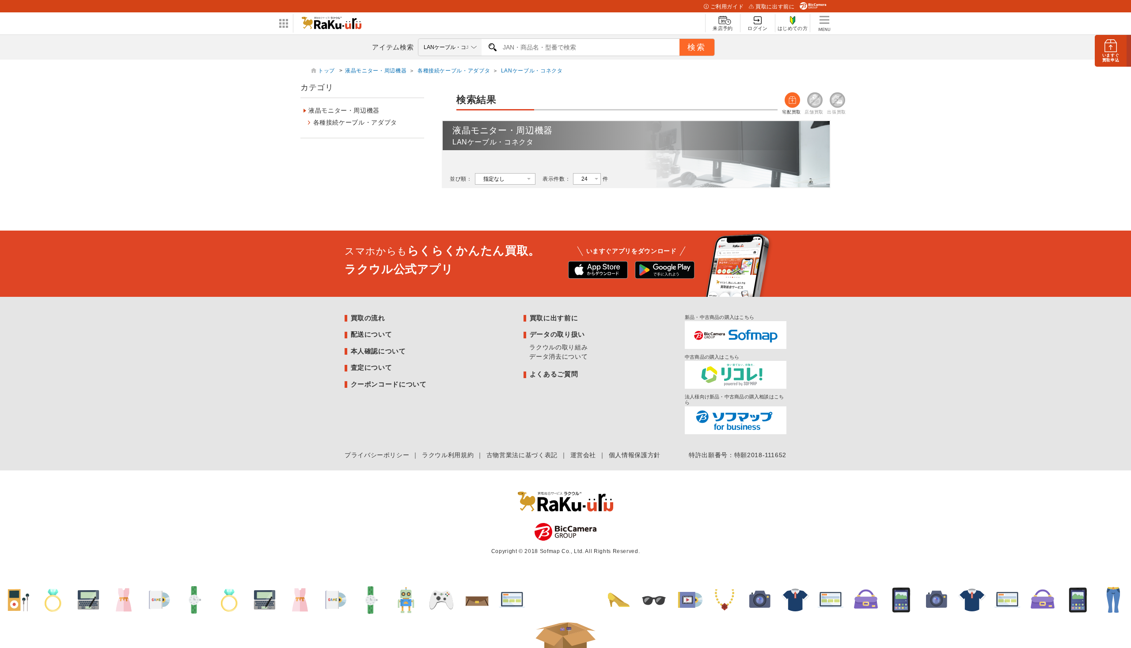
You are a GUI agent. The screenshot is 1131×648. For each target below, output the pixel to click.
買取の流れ (368, 318)
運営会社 (583, 455)
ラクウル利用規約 (448, 455)
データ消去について (558, 356)
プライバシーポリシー (377, 455)
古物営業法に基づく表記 (522, 455)
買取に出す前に (774, 6)
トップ (327, 71)
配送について (371, 334)
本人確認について (378, 351)
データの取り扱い (557, 334)
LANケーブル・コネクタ (532, 71)
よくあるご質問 (554, 374)
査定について (371, 367)
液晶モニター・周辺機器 (375, 71)
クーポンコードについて (389, 384)
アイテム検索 (393, 47)
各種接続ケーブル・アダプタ (453, 71)
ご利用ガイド (727, 6)
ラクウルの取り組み (558, 347)
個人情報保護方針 (634, 455)
